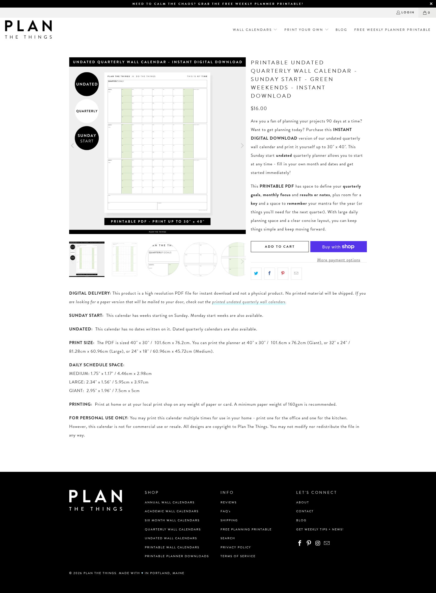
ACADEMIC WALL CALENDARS (172, 511)
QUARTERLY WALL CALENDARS (173, 529)
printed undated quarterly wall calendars (249, 302)
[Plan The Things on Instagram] (318, 543)
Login (408, 12)
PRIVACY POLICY (236, 547)
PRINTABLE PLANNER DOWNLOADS (177, 556)
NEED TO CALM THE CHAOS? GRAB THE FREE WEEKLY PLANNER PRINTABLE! (218, 4)
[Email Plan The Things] (327, 543)
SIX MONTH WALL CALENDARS (172, 520)
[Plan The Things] (28, 30)
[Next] (242, 145)
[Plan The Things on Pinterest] (309, 543)
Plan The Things (100, 573)
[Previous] (73, 145)
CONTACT (305, 511)
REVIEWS (229, 502)
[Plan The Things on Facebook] (300, 543)
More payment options (338, 260)
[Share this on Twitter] (256, 273)
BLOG (301, 520)
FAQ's (226, 511)
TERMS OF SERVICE (238, 556)
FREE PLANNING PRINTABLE (246, 529)
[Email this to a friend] (296, 273)
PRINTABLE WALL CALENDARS (172, 547)
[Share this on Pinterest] (283, 273)
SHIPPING (229, 520)
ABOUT (302, 502)
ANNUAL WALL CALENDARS (170, 502)
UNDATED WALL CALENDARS (171, 538)
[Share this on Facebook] (269, 273)
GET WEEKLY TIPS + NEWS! (320, 529)
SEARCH (228, 538)
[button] (253, 30)
